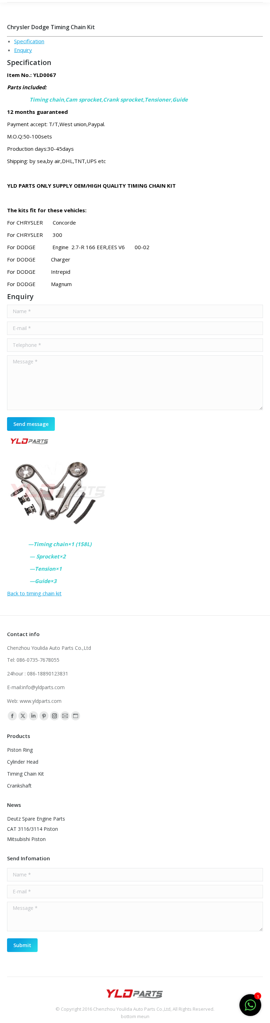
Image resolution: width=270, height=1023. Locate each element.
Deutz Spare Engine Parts (36, 818)
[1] (250, 1008)
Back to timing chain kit (34, 593)
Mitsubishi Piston (26, 839)
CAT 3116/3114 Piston (32, 828)
